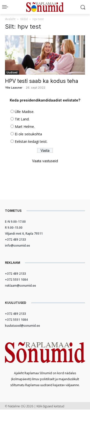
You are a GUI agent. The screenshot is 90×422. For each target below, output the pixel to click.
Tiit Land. (22, 119)
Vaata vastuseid (45, 161)
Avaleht (10, 19)
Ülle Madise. (24, 111)
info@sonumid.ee (17, 245)
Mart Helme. (25, 126)
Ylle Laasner (13, 87)
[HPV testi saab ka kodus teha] (45, 55)
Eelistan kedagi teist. (31, 141)
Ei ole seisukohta (28, 134)
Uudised (12, 72)
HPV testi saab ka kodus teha (41, 81)
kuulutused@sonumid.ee (22, 325)
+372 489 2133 (15, 239)
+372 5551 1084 (16, 279)
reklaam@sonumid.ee (20, 285)
